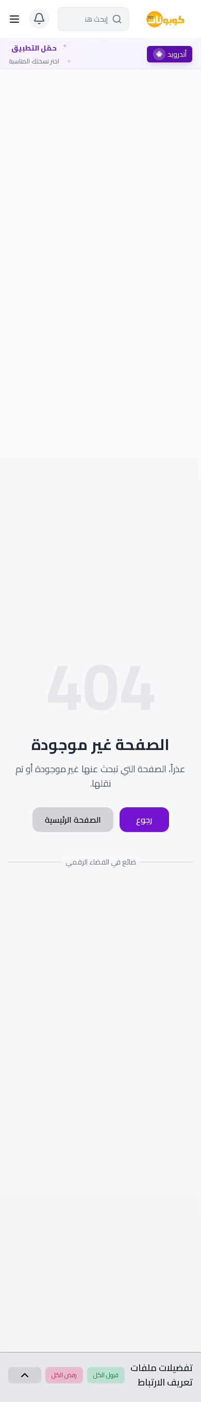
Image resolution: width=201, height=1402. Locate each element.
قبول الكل (106, 1375)
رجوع (144, 819)
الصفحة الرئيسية (73, 819)
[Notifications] (39, 18)
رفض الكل (64, 1375)
